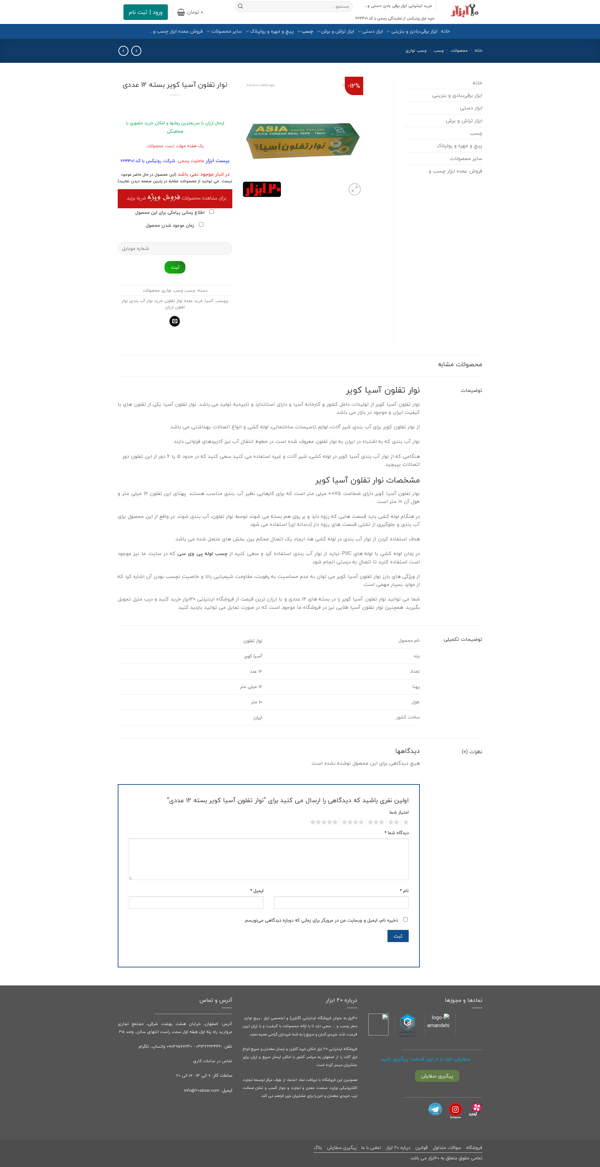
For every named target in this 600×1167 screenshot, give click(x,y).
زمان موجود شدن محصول (170, 225)
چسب (307, 31)
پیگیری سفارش (342, 1147)
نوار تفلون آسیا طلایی (359, 607)
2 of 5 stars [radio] (394, 822)
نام (404, 891)
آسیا (209, 300)
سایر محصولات (226, 31)
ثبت (175, 267)
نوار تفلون (222, 516)
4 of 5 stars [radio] (354, 822)
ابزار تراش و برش (337, 31)
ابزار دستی (372, 31)
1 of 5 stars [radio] (406, 822)
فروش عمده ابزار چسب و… (176, 31)
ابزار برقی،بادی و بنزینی (414, 31)
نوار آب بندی (406, 441)
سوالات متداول (447, 1147)
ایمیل (257, 891)
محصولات (459, 50)
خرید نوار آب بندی (146, 300)
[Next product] (136, 51)
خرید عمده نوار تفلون (184, 300)
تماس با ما (371, 1147)
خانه (445, 31)
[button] (190, 12)
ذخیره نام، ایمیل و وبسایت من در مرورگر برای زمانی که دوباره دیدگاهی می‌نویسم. (321, 920)
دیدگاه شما (396, 833)
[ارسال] (240, 6)
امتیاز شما (399, 812)
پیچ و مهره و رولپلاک (272, 31)
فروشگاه (474, 1147)
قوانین (421, 1147)
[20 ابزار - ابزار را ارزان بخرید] (464, 12)
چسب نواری (416, 50)
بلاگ (318, 1147)
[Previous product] (123, 51)
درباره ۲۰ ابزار (398, 1147)
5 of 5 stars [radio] (325, 822)
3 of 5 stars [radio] (377, 822)
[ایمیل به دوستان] (174, 321)
